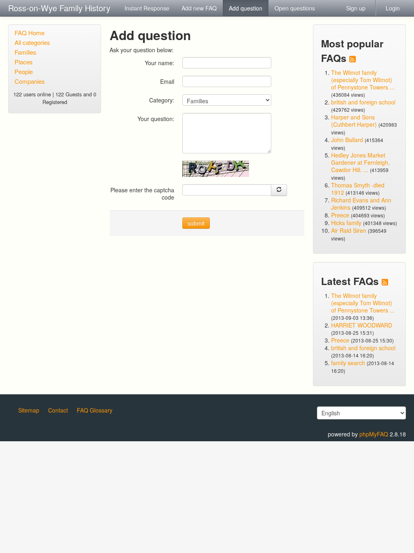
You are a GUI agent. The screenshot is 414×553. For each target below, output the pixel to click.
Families (25, 52)
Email (167, 81)
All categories (32, 42)
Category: (161, 100)
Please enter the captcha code (142, 193)
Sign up (355, 8)
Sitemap (28, 410)
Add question (245, 8)
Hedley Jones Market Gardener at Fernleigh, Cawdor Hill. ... (360, 162)
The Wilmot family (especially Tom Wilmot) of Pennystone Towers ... (363, 79)
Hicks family (347, 223)
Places (24, 61)
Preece (340, 215)
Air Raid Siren (348, 230)
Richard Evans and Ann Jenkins (361, 203)
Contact (58, 410)
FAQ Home (29, 32)
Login (393, 8)
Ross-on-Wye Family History (59, 8)
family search (349, 363)
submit (196, 223)
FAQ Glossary (94, 410)
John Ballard (347, 140)
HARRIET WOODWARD (361, 325)
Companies (30, 81)
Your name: (159, 62)
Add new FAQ (199, 8)
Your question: (155, 118)
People (24, 71)
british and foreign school (363, 102)
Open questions (295, 8)
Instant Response (147, 8)
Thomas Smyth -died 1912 (357, 188)
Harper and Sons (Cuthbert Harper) (354, 120)
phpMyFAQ (373, 434)
